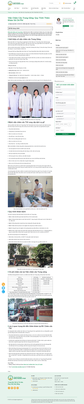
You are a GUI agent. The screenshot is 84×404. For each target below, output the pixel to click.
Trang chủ (10, 12)
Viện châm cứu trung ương (61, 62)
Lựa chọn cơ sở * (59, 111)
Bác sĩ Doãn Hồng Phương (68, 19)
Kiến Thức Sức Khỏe (66, 8)
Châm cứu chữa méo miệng (61, 72)
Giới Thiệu (16, 8)
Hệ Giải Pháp (25, 8)
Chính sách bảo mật (59, 387)
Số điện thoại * (59, 92)
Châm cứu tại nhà (59, 65)
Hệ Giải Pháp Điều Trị (35, 9)
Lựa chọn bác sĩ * (59, 116)
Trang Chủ (9, 9)
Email (57, 97)
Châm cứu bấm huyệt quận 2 (62, 57)
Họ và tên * (58, 87)
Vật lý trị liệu (15, 12)
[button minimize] (51, 28)
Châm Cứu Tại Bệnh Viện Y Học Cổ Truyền (32, 364)
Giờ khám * (58, 128)
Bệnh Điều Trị (44, 9)
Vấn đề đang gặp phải (61, 103)
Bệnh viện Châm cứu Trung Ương (15, 32)
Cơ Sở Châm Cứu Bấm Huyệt (18, 367)
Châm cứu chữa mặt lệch (61, 54)
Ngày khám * (59, 121)
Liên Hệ (74, 9)
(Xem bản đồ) (43, 379)
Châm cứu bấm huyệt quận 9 (62, 47)
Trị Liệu (57, 34)
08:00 (57, 130)
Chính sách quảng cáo (60, 391)
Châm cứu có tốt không (61, 60)
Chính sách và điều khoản (60, 389)
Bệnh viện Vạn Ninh (59, 393)
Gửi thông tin (65, 134)
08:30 (62, 130)
